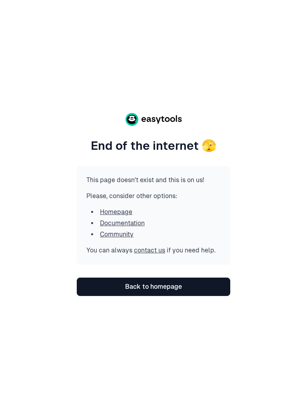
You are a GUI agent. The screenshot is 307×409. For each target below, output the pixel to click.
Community (117, 234)
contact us (149, 250)
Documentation (122, 223)
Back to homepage (153, 286)
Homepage (116, 212)
